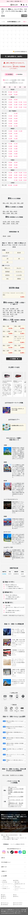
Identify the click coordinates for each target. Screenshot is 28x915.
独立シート (7, 268)
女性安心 (7, 275)
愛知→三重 (4, 138)
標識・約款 (17, 882)
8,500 (10, 99)
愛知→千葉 (4, 102)
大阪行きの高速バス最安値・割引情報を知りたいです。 (14, 744)
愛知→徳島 (4, 172)
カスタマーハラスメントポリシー (20, 889)
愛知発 (4, 236)
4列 (7, 262)
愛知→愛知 (4, 136)
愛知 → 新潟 (13, 203)
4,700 (10, 156)
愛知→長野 (4, 125)
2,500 (16, 151)
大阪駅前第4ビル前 (12, 803)
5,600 (21, 177)
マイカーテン (19, 271)
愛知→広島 (4, 167)
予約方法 (14, 704)
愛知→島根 (4, 165)
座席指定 (7, 271)
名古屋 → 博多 (14, 223)
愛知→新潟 (4, 113)
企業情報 (4, 880)
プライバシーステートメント (7, 884)
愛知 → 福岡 (20, 203)
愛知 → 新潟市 (13, 211)
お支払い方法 (14, 692)
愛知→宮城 (4, 92)
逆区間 (25, 15)
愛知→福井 (4, 120)
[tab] (9, 74)
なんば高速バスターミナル (14, 806)
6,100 (25, 177)
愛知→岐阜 (4, 131)
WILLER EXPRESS (18, 902)
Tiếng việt (4, 898)
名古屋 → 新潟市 (15, 221)
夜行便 (19, 252)
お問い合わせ (17, 886)
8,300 (16, 162)
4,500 (10, 123)
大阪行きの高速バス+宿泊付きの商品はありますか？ (15, 738)
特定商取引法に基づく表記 (20, 884)
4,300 (16, 172)
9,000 (10, 162)
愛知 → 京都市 (6, 213)
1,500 (10, 138)
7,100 (16, 180)
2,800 (10, 121)
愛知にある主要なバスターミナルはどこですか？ (14, 722)
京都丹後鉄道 (5, 904)
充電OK (19, 278)
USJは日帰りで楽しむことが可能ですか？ (14, 749)
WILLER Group (5, 902)
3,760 (21, 102)
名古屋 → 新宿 (6, 221)
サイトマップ (5, 886)
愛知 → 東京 (6, 203)
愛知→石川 (4, 118)
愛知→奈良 (4, 153)
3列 (19, 258)
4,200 (10, 118)
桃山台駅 (21, 803)
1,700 (10, 126)
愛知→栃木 (4, 99)
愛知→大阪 (4, 148)
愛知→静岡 (4, 133)
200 (11, 136)
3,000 (10, 151)
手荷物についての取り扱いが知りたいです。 (14, 761)
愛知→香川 (4, 175)
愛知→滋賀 (4, 143)
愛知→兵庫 (4, 151)
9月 (24, 21)
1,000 (10, 131)
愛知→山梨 (4, 123)
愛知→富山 (4, 115)
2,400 (16, 104)
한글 (15, 894)
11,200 (15, 92)
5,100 (25, 172)
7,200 (16, 113)
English (3, 894)
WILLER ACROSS (18, 904)
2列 (7, 258)
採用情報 (16, 880)
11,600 (10, 92)
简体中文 (16, 896)
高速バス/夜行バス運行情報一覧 (14, 1)
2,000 (10, 104)
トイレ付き (19, 275)
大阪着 (8, 236)
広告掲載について (6, 888)
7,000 (10, 167)
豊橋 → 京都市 (6, 223)
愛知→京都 (4, 146)
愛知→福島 (4, 94)
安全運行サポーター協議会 (16, 775)
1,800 (16, 148)
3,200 (21, 104)
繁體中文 (4, 896)
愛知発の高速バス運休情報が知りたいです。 (14, 733)
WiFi (7, 278)
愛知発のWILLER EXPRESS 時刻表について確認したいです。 (15, 727)
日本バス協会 (5, 775)
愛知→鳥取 (4, 162)
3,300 (10, 133)
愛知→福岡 (4, 185)
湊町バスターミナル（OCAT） (15, 804)
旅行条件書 (4, 882)
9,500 (10, 94)
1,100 (21, 131)
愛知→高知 (4, 180)
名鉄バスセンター (12, 787)
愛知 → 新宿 (6, 211)
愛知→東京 (4, 104)
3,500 (10, 116)
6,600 (16, 177)
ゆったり (19, 268)
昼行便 (7, 252)
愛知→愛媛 (4, 177)
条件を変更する (14, 56)
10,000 (10, 177)
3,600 (10, 102)
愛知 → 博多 (14, 213)
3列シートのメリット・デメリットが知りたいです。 (15, 755)
